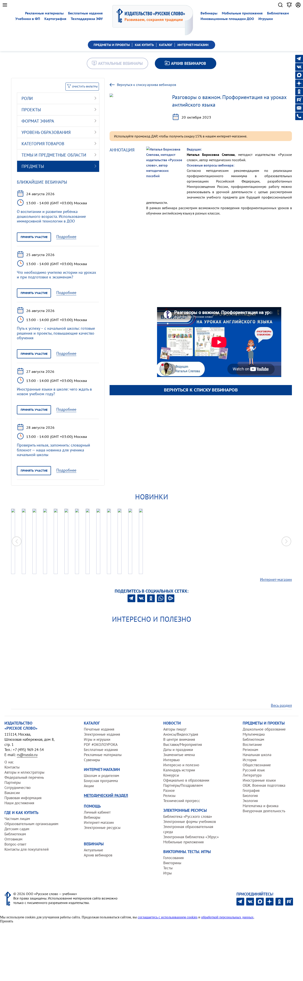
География (251, 790)
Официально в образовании (186, 780)
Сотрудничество (17, 787)
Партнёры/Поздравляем (183, 785)
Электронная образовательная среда (188, 829)
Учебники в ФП (27, 19)
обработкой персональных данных (227, 917)
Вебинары (209, 13)
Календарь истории (179, 770)
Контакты (12, 767)
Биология (250, 795)
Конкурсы (171, 775)
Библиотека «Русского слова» (187, 816)
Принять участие (34, 237)
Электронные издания (102, 734)
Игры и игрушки (97, 739)
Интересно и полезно (181, 765)
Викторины (172, 862)
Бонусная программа (101, 780)
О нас (9, 762)
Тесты (168, 868)
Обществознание (257, 765)
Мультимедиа (254, 734)
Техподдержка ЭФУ (87, 19)
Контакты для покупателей (26, 849)
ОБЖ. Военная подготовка (264, 785)
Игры (167, 873)
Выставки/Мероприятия (182, 744)
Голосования (173, 857)
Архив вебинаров (98, 855)
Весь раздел (281, 705)
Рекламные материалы (44, 13)
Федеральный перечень (24, 777)
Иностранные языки (259, 780)
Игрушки (265, 19)
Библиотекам (278, 13)
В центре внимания (179, 739)
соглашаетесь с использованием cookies (167, 917)
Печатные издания (99, 729)
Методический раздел (106, 795)
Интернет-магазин (276, 579)
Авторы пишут (175, 729)
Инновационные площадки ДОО (227, 19)
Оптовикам (13, 839)
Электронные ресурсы (102, 827)
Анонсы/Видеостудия (180, 734)
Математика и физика (260, 805)
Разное (169, 790)
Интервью (171, 759)
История (249, 759)
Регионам (250, 749)
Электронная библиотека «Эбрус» (191, 836)
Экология (250, 800)
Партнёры (12, 782)
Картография (55, 19)
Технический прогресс (181, 800)
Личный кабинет (97, 812)
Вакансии (12, 792)
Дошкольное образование (264, 729)
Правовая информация (22, 797)
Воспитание (252, 744)
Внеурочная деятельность (264, 810)
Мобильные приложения (242, 13)
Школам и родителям (101, 775)
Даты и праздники (178, 749)
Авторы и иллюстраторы (24, 772)
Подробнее (66, 236)
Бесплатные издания (85, 13)
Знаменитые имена (179, 754)
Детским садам (16, 828)
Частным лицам (17, 818)
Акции (89, 785)
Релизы (169, 795)
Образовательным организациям (31, 823)
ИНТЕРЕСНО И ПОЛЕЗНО (151, 619)
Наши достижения (19, 802)
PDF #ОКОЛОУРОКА (101, 744)
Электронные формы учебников (189, 821)
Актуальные (93, 850)
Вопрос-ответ (15, 844)
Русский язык (254, 770)
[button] (286, 541)
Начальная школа (257, 754)
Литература (252, 775)
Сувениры (92, 759)
